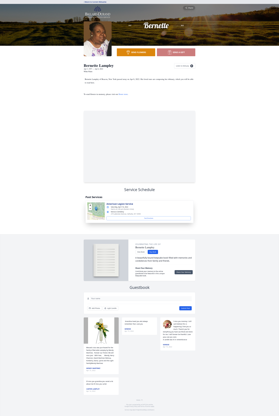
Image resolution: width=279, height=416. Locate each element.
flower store (123, 94)
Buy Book (153, 252)
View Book (141, 252)
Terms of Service (145, 406)
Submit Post (185, 308)
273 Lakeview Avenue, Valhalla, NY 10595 (126, 214)
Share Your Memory (183, 272)
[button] (96, 209)
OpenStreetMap (142, 410)
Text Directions (148, 218)
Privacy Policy (133, 406)
